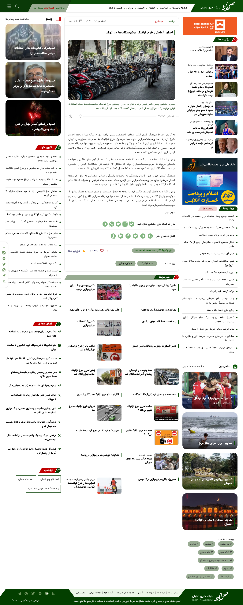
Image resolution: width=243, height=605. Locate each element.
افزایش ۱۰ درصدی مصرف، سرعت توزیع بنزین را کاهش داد (208, 338)
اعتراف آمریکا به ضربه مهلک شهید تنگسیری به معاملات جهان (32, 254)
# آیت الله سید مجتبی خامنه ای (216, 560)
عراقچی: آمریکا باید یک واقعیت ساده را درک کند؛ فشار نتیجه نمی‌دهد (31, 437)
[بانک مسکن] (210, 26)
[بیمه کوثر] (210, 197)
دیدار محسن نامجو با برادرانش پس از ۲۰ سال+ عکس (208, 244)
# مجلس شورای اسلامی (200, 577)
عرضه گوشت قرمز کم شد (221, 291)
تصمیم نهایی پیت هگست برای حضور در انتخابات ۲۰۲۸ (208, 218)
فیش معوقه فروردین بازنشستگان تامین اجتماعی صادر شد (208, 282)
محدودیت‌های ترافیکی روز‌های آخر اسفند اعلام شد (138, 372)
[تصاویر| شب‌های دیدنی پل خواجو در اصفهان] (210, 511)
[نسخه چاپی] (70, 20)
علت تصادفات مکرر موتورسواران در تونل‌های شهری (94, 310)
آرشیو (140, 593)
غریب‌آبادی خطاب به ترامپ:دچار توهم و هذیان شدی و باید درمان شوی (31, 424)
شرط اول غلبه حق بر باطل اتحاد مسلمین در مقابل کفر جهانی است (32, 296)
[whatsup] (150, 236)
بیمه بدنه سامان (26, 479)
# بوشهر (209, 544)
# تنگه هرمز (225, 552)
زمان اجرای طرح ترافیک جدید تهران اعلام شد (83, 372)
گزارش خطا (74, 251)
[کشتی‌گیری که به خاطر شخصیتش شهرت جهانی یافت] (225, 127)
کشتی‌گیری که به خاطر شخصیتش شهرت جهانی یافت (200, 130)
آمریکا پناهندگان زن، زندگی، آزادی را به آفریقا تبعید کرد (32, 205)
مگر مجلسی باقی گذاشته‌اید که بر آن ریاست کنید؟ (209, 228)
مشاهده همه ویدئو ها (17, 19)
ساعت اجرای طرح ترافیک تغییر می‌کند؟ (139, 408)
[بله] (4, 253)
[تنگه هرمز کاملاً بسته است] (225, 53)
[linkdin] (120, 236)
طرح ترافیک (147, 263)
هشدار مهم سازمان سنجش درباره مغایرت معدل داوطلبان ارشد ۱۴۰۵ (32, 158)
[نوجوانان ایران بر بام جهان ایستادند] (225, 71)
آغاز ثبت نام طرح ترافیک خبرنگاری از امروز (98, 395)
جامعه (152, 8)
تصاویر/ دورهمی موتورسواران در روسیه (100, 455)
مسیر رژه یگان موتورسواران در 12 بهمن (157, 479)
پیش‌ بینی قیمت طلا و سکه (220, 310)
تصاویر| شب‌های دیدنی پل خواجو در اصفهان (212, 522)
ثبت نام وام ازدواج (49, 479)
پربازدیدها (228, 208)
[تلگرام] (4, 275)
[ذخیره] (80, 21)
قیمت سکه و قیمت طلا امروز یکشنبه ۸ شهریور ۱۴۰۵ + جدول (32, 273)
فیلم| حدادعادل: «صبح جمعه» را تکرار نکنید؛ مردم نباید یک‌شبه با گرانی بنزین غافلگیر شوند (34, 86)
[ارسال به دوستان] (75, 20)
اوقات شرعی (95, 593)
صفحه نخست (179, 8)
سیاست (164, 8)
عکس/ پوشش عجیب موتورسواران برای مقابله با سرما (152, 287)
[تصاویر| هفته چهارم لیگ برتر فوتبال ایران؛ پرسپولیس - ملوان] (210, 390)
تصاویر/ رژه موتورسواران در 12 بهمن (158, 310)
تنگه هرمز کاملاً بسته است (201, 50)
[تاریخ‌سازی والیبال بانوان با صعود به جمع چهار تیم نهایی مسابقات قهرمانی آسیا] (225, 108)
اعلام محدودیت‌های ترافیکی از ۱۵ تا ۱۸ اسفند (153, 395)
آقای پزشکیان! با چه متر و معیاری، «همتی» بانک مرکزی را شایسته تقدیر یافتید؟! (31, 410)
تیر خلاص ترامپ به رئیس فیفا (201, 145)
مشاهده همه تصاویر (193, 366)
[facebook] (128, 236)
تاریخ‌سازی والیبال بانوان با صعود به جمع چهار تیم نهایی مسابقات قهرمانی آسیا (200, 110)
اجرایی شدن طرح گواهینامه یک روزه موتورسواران (81, 485)
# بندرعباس (226, 544)
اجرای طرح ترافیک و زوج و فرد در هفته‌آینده (97, 431)
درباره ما (161, 593)
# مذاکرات (211, 568)
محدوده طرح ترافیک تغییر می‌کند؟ (139, 433)
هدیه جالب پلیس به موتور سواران (139, 461)
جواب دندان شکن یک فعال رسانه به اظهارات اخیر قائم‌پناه (33, 397)
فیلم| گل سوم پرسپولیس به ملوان (217, 254)
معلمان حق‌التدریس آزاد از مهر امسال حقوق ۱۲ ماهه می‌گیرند (32, 193)
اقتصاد (140, 8)
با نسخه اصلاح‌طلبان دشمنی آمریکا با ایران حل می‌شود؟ (32, 224)
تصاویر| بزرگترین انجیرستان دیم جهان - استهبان (210, 481)
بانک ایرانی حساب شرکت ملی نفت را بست (212, 329)
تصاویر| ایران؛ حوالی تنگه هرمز (215, 443)
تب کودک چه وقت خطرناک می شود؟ (39, 245)
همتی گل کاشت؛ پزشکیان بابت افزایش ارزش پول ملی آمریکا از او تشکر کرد (31, 451)
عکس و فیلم (115, 8)
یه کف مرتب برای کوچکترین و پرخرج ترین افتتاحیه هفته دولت (32, 170)
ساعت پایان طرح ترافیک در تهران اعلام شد (81, 348)
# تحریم (227, 568)
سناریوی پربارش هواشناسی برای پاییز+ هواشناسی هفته (208, 350)
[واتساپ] (4, 270)
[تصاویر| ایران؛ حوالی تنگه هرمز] (210, 430)
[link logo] (218, 6)
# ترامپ (194, 544)
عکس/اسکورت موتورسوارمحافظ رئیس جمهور (154, 346)
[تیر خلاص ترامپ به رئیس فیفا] (225, 145)
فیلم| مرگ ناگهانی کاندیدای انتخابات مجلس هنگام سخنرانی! (34, 50)
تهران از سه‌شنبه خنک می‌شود (219, 272)
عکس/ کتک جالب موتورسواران (86, 323)
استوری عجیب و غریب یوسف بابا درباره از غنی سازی (32, 308)
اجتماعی (159, 21)
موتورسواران (125, 263)
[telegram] (143, 236)
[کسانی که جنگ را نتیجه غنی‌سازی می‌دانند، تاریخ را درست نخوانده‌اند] (225, 89)
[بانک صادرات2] (210, 181)
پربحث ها (208, 208)
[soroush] (113, 236)
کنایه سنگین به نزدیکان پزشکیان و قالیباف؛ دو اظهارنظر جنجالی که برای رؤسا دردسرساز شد (31, 361)
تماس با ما (173, 593)
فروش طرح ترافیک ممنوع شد (82, 408)
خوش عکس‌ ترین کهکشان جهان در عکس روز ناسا (32, 214)
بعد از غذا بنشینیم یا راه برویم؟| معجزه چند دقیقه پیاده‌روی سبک (32, 182)
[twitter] (135, 236)
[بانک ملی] (210, 165)
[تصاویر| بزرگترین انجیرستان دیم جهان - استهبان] (210, 471)
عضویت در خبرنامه (125, 593)
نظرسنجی (80, 593)
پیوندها (150, 593)
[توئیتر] (4, 264)
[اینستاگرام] (4, 258)
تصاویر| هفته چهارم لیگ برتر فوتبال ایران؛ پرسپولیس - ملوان (208, 319)
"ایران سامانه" (19, 601)
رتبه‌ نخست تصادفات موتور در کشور (159, 322)
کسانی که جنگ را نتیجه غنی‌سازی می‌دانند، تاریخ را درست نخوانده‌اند (200, 91)
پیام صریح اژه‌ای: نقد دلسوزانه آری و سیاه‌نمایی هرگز (32, 386)
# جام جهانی (206, 552)
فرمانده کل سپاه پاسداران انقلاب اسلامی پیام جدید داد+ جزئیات (32, 284)
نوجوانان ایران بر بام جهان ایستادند (200, 74)
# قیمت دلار (225, 577)
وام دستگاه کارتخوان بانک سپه (43, 489)
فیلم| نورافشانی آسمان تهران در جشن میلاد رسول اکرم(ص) (208, 263)
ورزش (129, 8)
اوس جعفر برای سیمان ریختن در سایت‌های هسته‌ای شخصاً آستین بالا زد (208, 301)
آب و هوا (108, 593)
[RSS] (4, 281)
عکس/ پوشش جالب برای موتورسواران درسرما (82, 287)
